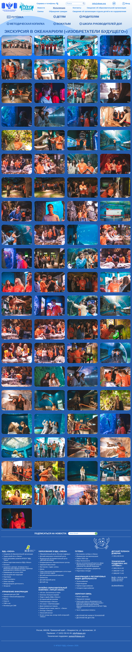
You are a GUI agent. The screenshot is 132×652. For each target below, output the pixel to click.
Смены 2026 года (82, 558)
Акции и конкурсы (9, 579)
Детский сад (44, 582)
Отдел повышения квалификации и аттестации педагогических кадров (55, 572)
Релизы (5, 599)
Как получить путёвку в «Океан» (87, 554)
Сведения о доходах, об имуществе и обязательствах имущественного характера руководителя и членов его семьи (18, 568)
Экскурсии (6, 586)
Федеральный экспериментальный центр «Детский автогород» (53, 559)
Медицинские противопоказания (87, 556)
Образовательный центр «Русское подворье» (55, 554)
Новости (6, 601)
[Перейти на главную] (26, 7)
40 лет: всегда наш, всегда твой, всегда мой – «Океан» (55, 615)
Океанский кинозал (46, 613)
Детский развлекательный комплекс (52, 575)
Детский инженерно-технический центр (53, 556)
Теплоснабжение (82, 581)
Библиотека (44, 577)
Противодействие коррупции (13, 574)
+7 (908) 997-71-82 (118, 571)
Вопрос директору (82, 596)
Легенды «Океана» (46, 610)
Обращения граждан (83, 599)
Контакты (6, 564)
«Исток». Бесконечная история (50, 592)
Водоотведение (81, 583)
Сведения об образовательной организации (18, 554)
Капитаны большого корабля (49, 595)
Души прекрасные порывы (49, 606)
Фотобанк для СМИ (9, 605)
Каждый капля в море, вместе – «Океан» (53, 608)
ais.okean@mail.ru (117, 585)
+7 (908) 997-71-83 (118, 573)
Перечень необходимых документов (88, 568)
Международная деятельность (13, 583)
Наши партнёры (8, 581)
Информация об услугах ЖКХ (13, 572)
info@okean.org (99, 3)
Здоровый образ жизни (47, 564)
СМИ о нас (7, 603)
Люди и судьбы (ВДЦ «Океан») (50, 597)
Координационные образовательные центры (55, 562)
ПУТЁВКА (17, 17)
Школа (42, 569)
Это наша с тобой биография (49, 604)
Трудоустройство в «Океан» (12, 556)
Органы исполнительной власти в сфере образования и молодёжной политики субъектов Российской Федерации (90, 564)
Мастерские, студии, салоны (49, 567)
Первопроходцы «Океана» (49, 601)
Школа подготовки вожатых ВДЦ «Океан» (17, 562)
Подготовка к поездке (83, 571)
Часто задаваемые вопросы (85, 610)
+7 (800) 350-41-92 (118, 568)
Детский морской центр (47, 580)
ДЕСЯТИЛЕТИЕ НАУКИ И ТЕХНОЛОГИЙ (90, 615)
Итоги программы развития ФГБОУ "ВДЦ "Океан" (17, 559)
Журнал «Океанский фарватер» (14, 596)
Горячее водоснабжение (84, 586)
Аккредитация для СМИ (11, 594)
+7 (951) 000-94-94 (118, 556)
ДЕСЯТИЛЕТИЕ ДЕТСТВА (85, 618)
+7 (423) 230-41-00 (64, 633)
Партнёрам (7, 577)
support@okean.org (76, 636)
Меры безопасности (83, 561)
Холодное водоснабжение (85, 588)
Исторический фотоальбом (49, 599)
